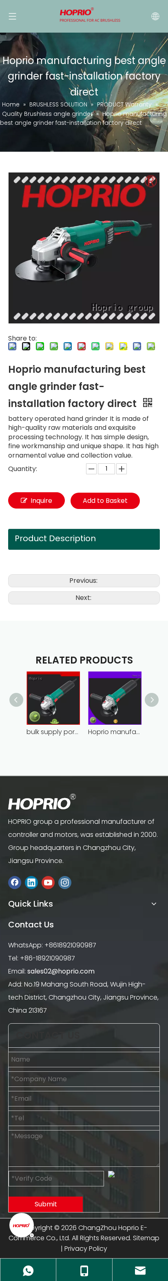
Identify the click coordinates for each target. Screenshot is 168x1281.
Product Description (55, 538)
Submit (46, 1204)
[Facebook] (14, 882)
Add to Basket (105, 500)
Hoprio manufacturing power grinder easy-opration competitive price (114, 732)
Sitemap (146, 1238)
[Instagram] (64, 882)
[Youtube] (48, 882)
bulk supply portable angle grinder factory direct (53, 732)
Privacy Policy (85, 1248)
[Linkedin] (31, 882)
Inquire (41, 500)
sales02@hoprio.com (61, 971)
